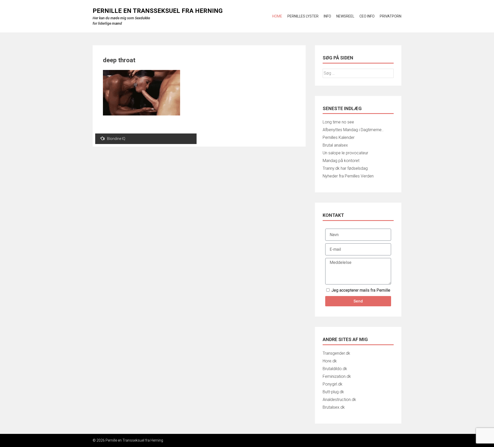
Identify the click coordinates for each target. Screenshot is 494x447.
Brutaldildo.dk (335, 368)
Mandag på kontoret (341, 160)
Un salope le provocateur (345, 152)
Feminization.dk (337, 376)
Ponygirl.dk (332, 384)
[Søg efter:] (358, 73)
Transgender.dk (336, 353)
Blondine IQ (116, 139)
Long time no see (338, 122)
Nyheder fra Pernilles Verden (348, 176)
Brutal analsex (335, 145)
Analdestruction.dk (339, 399)
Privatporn (390, 16)
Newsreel (345, 16)
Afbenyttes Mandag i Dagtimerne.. (353, 129)
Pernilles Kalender (339, 137)
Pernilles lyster (303, 16)
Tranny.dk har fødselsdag (345, 168)
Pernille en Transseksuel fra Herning (158, 10)
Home (277, 16)
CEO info (367, 16)
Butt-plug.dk (333, 391)
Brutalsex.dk (334, 407)
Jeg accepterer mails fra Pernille (360, 290)
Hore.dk (330, 361)
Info (327, 16)
